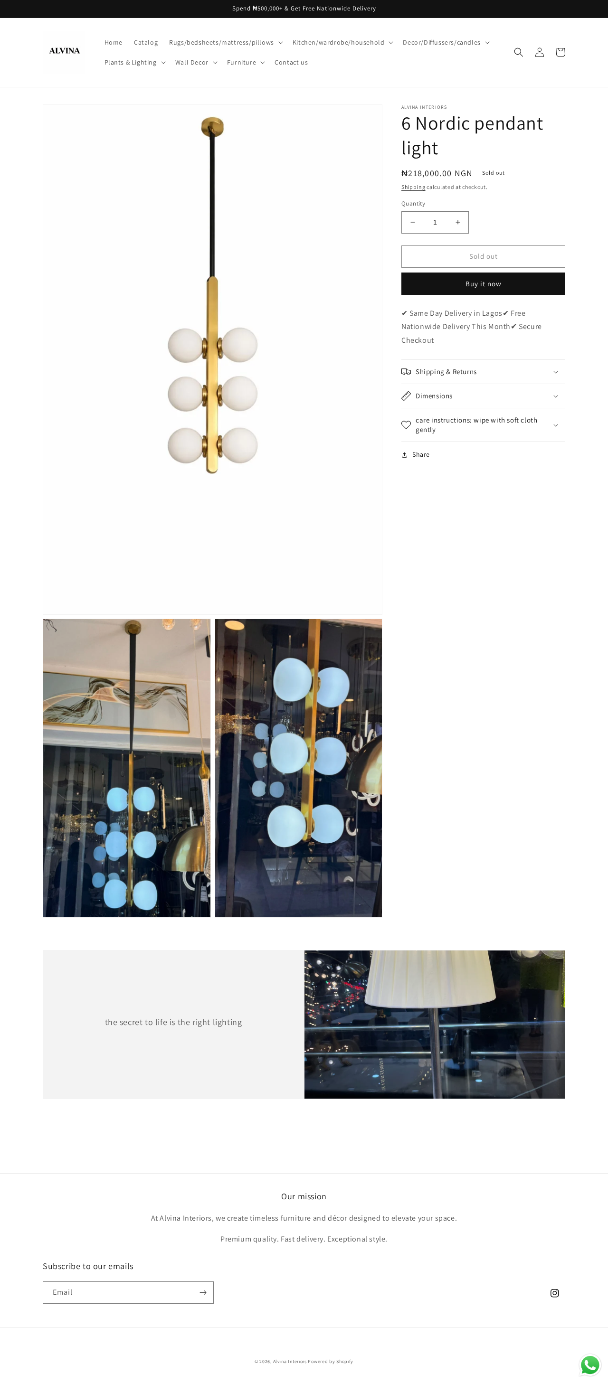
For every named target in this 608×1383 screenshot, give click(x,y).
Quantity (413, 203)
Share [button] (421, 454)
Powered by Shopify (330, 1361)
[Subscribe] (202, 1292)
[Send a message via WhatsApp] (590, 1365)
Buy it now (484, 283)
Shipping (413, 186)
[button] (225, 42)
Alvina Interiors (290, 1361)
